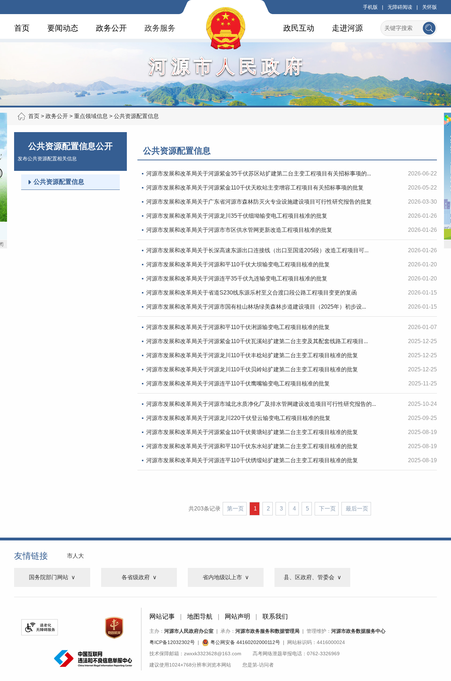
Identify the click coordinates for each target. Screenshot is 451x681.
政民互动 (298, 28)
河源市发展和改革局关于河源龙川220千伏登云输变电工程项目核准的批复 (238, 418)
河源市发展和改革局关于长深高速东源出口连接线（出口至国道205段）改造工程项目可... (257, 250)
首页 (22, 28)
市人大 (75, 556)
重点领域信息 (91, 116)
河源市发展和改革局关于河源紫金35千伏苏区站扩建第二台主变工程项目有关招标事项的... (258, 174)
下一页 (327, 509)
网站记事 (162, 616)
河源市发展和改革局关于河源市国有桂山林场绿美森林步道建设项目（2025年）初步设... (256, 307)
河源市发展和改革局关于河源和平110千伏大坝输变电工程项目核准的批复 (238, 264)
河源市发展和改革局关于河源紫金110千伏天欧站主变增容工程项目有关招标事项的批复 (255, 188)
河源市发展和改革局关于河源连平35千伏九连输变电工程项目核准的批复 (236, 278)
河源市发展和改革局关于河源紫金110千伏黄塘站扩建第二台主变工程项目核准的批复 (252, 432)
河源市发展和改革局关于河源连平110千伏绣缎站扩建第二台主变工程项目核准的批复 (252, 460)
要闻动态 (62, 28)
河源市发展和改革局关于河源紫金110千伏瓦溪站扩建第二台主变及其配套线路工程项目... (257, 341)
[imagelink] (39, 627)
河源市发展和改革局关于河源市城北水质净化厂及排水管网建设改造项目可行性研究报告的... (261, 404)
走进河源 (347, 28)
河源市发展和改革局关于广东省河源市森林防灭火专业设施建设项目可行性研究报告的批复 (259, 202)
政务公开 (111, 28)
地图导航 (199, 616)
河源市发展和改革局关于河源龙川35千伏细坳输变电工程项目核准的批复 (236, 216)
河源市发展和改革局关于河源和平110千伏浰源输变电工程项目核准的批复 (238, 327)
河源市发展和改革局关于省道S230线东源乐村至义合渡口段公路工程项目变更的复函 (251, 293)
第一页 (235, 509)
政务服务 (159, 28)
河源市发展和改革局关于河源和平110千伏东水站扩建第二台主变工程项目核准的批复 (252, 446)
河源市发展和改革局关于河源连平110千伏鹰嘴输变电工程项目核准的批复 (238, 383)
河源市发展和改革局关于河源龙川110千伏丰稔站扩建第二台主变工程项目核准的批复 (252, 355)
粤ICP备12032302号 (172, 642)
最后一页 (357, 509)
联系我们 (275, 616)
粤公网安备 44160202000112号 (244, 642)
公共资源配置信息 (136, 116)
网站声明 (237, 616)
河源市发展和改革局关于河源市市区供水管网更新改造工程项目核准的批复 (239, 230)
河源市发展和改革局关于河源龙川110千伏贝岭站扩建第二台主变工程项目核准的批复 (252, 369)
